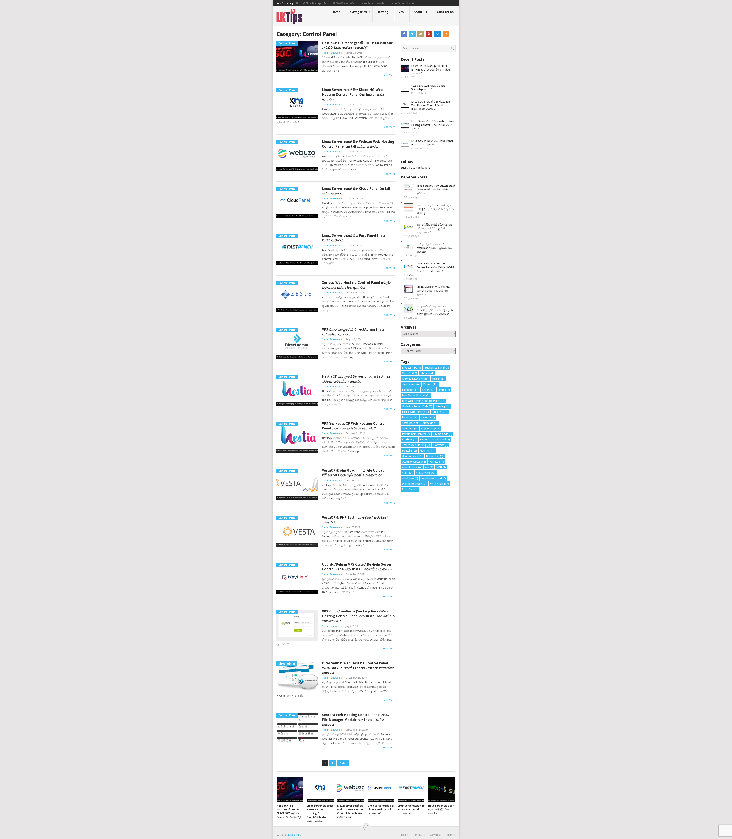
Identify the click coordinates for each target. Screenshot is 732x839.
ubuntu (427, 450)
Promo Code (442, 434)
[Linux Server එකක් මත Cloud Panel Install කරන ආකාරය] (381, 789)
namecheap (410, 422)
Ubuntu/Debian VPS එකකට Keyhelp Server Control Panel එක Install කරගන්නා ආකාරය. (357, 566)
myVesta (428, 417)
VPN (441, 467)
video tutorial (411, 467)
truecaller (409, 450)
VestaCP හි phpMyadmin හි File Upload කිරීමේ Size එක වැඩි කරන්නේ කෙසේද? (353, 472)
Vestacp (436, 461)
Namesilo (430, 422)
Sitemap (450, 834)
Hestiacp (443, 406)
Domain (430, 384)
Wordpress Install (434, 478)
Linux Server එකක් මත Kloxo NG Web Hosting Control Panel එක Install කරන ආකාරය (354, 94)
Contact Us (445, 12)
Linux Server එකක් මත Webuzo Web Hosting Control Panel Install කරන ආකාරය (358, 144)
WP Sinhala (439, 483)
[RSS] (446, 34)
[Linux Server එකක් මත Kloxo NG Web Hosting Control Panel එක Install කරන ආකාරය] (320, 789)
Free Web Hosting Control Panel (423, 400)
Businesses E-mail (437, 367)
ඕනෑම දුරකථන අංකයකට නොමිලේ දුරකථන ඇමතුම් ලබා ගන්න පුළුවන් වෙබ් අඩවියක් (435, 310)
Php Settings (430, 428)
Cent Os (409, 373)
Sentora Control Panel (435, 439)
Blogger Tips (411, 367)
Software (441, 445)
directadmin (411, 384)
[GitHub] (420, 34)
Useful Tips (434, 456)
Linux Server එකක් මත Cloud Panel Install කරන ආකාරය (356, 190)
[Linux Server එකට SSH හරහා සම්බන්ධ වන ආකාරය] (441, 789)
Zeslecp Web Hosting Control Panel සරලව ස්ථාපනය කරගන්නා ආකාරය (356, 284)
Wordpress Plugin (414, 483)
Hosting (382, 12)
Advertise (435, 834)
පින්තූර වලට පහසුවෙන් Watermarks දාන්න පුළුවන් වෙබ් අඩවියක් (435, 248)
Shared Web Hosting (416, 445)
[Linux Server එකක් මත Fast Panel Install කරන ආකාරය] (411, 789)
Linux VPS (440, 411)
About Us (420, 12)
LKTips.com (293, 834)
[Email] (437, 34)
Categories (358, 12)
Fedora (428, 389)
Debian (438, 378)
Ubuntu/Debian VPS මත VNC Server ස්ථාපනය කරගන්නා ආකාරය (434, 290)
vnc (429, 467)
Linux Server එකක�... (373, 3)
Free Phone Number (415, 395)
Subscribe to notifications (415, 167)
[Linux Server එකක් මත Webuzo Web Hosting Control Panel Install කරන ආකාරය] (350, 789)
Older (343, 763)
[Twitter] (412, 34)
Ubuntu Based (412, 456)
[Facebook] (404, 34)
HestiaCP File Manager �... (311, 3)
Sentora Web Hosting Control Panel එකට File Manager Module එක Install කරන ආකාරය (355, 719)
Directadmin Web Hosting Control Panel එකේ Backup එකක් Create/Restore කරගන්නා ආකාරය (358, 668)
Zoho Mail (410, 489)
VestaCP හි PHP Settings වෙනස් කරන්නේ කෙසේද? (355, 519)
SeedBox (409, 439)
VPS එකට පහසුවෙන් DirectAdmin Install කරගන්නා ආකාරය (354, 331)
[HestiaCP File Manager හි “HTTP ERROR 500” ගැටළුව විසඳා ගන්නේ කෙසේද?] (290, 789)
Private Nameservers (416, 434)
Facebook (410, 389)
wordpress (410, 478)
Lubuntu (409, 417)
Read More (389, 75)
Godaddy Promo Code (417, 406)
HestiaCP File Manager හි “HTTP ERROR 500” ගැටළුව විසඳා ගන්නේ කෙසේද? (358, 45)
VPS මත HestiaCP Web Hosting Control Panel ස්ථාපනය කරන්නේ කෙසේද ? (354, 425)
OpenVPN (409, 428)
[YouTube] (429, 34)
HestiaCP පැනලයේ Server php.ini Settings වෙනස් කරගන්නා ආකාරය (356, 378)
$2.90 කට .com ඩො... (344, 3)
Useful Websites (414, 461)
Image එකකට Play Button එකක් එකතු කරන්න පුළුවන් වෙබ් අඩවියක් (436, 189)
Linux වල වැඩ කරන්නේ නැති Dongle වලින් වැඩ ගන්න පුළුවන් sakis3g (435, 209)
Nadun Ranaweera (332, 52)
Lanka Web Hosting (415, 411)
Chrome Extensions (415, 378)
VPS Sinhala (425, 472)
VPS (401, 12)
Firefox (444, 389)
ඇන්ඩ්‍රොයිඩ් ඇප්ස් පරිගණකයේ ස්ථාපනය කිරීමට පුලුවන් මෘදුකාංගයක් (434, 228)
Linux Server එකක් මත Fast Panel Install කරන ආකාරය (355, 237)
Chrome (427, 373)
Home (336, 12)
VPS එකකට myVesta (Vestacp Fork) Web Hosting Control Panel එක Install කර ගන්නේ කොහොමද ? (358, 616)
